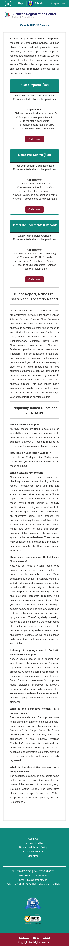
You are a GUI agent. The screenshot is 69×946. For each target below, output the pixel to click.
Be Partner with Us (33, 851)
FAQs (36, 937)
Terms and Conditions (33, 843)
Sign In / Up (59, 3)
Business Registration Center (34, 14)
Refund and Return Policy (33, 847)
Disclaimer (33, 855)
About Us (33, 838)
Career (46, 937)
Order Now (34, 139)
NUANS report (33, 51)
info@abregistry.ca (37, 879)
